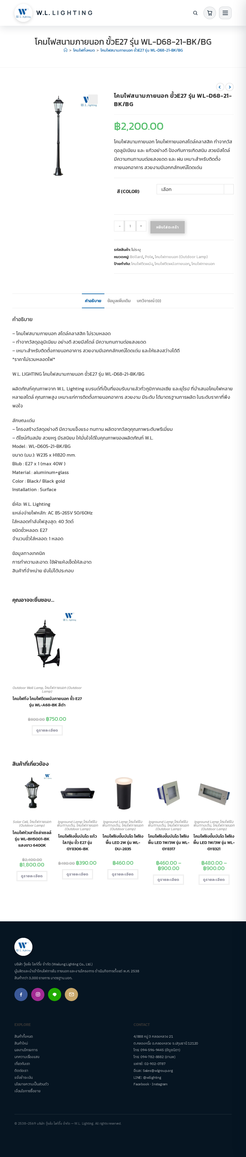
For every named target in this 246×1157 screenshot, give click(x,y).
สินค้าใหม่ (21, 1043)
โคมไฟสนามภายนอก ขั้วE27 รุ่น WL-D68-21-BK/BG (141, 50)
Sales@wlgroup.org (158, 1071)
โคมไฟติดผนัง (142, 264)
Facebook (141, 1084)
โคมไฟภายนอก (203, 264)
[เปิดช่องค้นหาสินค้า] (195, 13)
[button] (93, 99)
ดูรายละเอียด (47, 730)
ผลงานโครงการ (26, 1050)
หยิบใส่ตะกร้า (167, 227)
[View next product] (229, 87)
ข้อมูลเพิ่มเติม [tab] (119, 300)
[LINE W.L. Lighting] (54, 994)
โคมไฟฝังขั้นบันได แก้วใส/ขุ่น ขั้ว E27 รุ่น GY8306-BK (77, 842)
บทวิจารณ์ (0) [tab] (149, 300)
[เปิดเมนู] (225, 13)
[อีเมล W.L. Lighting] (71, 994)
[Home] (66, 50)
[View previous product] (220, 87)
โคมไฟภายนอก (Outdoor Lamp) (181, 257)
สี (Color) (128, 191)
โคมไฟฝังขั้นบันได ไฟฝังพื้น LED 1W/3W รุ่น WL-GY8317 (168, 842)
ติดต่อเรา (21, 1071)
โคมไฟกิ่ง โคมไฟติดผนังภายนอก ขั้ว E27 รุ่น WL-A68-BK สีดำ (47, 702)
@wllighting (152, 1078)
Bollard (136, 257)
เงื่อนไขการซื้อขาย (27, 1091)
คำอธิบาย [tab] (93, 300)
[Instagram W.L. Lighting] (37, 994)
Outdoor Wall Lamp (28, 687)
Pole (149, 257)
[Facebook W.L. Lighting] (21, 994)
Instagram (159, 1084)
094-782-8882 (152, 1057)
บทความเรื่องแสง (27, 1057)
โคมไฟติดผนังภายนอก (172, 264)
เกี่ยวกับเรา (22, 1064)
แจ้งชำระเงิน (23, 1078)
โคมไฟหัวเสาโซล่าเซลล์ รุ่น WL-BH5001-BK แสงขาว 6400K (32, 839)
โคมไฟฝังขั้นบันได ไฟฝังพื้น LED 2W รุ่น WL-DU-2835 (123, 842)
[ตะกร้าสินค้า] (209, 13)
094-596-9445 (152, 1050)
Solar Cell (20, 822)
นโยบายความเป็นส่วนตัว (31, 1084)
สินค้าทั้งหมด (23, 1036)
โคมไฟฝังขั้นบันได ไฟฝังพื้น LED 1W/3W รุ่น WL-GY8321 (214, 842)
